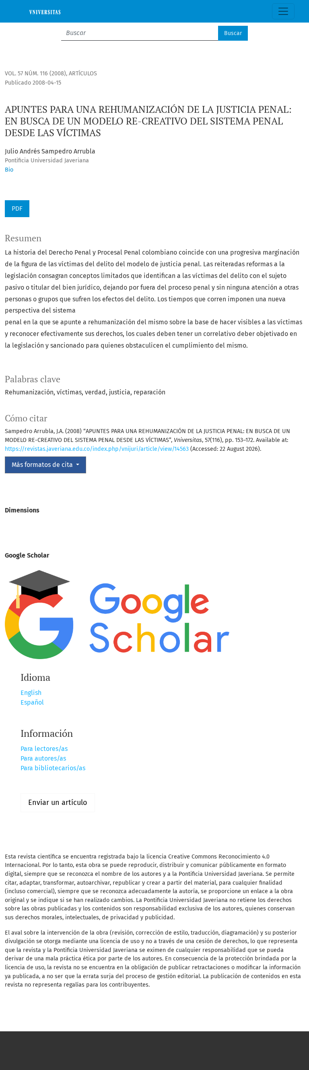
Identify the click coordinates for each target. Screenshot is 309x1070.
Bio (9, 169)
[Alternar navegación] (283, 11)
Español (32, 702)
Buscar (233, 33)
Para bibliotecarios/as (53, 768)
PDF (17, 208)
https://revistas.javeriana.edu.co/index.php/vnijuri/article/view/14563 (97, 449)
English (31, 693)
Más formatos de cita (43, 465)
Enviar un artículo (57, 802)
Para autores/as (43, 758)
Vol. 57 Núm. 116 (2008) (35, 73)
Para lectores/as (44, 749)
